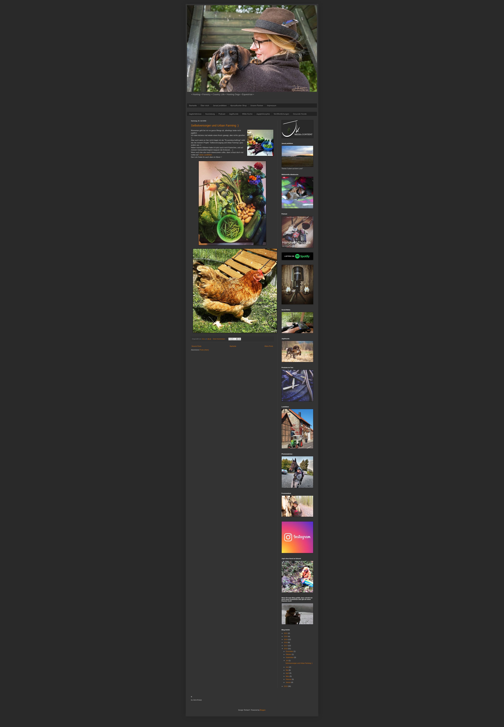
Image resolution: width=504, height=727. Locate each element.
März (288, 676)
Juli (287, 661)
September (290, 657)
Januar (288, 682)
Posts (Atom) (204, 350)
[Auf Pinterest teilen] (239, 339)
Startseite (193, 105)
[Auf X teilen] (234, 339)
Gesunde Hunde (300, 114)
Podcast (222, 114)
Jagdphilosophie (263, 114)
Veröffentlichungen (281, 114)
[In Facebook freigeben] (237, 339)
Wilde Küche (247, 114)
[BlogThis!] (232, 339)
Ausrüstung (210, 114)
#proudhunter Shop (238, 105)
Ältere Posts (268, 346)
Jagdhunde (233, 114)
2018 (286, 642)
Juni (287, 667)
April (287, 673)
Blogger (262, 710)
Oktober (289, 654)
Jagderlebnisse (195, 114)
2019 (286, 639)
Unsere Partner (256, 105)
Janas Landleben (205, 155)
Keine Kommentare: (219, 339)
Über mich (205, 105)
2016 (286, 649)
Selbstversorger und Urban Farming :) (215, 125)
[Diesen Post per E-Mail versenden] (229, 339)
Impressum (271, 105)
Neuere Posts (196, 346)
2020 (286, 636)
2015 (286, 686)
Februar (289, 679)
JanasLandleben (220, 105)
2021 (286, 633)
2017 (286, 646)
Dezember (290, 651)
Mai (287, 670)
